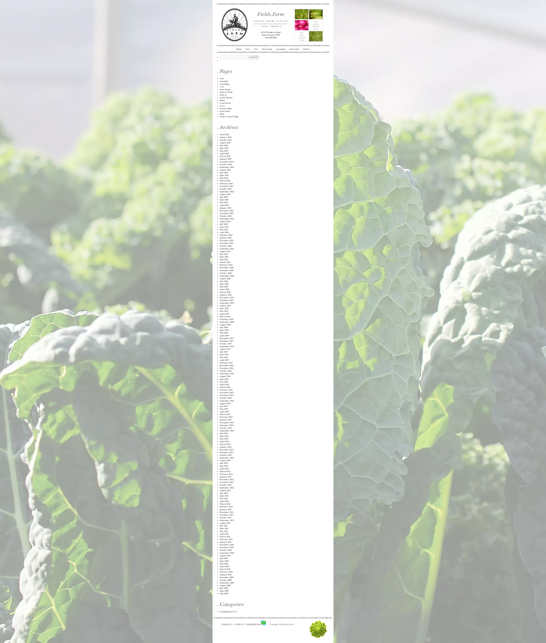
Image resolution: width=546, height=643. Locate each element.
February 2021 (226, 264)
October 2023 (226, 188)
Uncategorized (226, 611)
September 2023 (227, 191)
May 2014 (224, 438)
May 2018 (224, 332)
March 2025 (225, 156)
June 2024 (224, 175)
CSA (256, 49)
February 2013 (226, 474)
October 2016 (226, 370)
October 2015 (226, 397)
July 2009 (224, 588)
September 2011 (227, 520)
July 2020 (224, 281)
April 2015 (224, 411)
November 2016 (226, 368)
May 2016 (224, 381)
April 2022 (224, 232)
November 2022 (226, 213)
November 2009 (226, 577)
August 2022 (225, 221)
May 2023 (224, 202)
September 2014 (227, 430)
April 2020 (224, 289)
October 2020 (226, 273)
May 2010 (224, 563)
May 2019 (224, 310)
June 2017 (224, 354)
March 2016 (225, 387)
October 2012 (226, 484)
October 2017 (226, 343)
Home (239, 49)
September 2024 (227, 167)
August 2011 (225, 522)
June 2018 (224, 330)
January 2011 (225, 541)
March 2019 (225, 316)
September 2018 (227, 321)
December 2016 (227, 365)
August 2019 (225, 305)
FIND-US (240, 624)
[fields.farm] (234, 40)
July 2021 (224, 254)
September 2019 (227, 302)
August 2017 (225, 349)
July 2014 (224, 433)
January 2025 (225, 158)
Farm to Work (226, 92)
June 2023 (224, 199)
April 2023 (224, 205)
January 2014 (225, 446)
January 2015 (225, 419)
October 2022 (226, 215)
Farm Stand (267, 49)
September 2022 (227, 218)
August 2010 (225, 555)
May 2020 (224, 286)
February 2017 (226, 362)
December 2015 (227, 392)
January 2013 (225, 476)
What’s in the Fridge (229, 116)
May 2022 (224, 229)
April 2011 (224, 533)
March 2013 (225, 471)
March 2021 (225, 262)
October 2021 (226, 245)
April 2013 (224, 468)
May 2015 (224, 408)
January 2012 (225, 509)
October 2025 (226, 139)
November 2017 (226, 340)
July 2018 (224, 327)
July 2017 (224, 351)
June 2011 (224, 528)
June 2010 (224, 560)
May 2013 (224, 465)
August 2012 (225, 490)
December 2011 (227, 512)
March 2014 (225, 444)
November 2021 (226, 243)
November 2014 (226, 425)
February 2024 (226, 183)
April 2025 (224, 153)
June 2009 (224, 590)
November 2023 (226, 186)
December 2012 (227, 479)
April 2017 (224, 360)
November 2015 (226, 395)
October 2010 (226, 550)
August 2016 (225, 376)
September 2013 (227, 457)
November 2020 (226, 270)
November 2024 (226, 161)
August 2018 (225, 324)
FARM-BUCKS (253, 624)
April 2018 (224, 335)
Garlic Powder (226, 97)
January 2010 (225, 574)
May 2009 (224, 593)
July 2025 (224, 145)
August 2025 (225, 142)
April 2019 (224, 313)
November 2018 (226, 319)
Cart (222, 78)
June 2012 (224, 495)
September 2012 (227, 487)
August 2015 (225, 403)
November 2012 (226, 482)
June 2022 (224, 226)
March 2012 (225, 503)
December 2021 (227, 240)
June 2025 (224, 148)
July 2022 (224, 224)
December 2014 (227, 422)
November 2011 (226, 514)
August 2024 (225, 169)
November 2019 (226, 300)
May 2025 (224, 150)
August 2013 (225, 460)
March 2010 (225, 569)
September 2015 (227, 400)
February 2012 (226, 506)
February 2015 (226, 416)
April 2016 (224, 384)
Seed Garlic (294, 49)
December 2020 (227, 267)
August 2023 (225, 194)
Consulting (280, 49)
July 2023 (224, 196)
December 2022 (227, 210)
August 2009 (225, 585)
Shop (222, 113)
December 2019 (227, 297)
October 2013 (226, 455)
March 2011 (225, 536)
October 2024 (226, 164)
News (248, 49)
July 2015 (224, 406)
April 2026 (224, 134)
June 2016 (224, 379)
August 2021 (225, 251)
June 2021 (224, 256)
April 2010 (224, 566)
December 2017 (227, 338)
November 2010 (226, 547)
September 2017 (227, 346)
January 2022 (225, 237)
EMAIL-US (227, 624)
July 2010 (224, 558)
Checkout (224, 81)
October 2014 (226, 427)
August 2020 (225, 278)
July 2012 (224, 493)
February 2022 (226, 235)
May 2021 (224, 259)
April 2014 (224, 441)
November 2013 (226, 452)
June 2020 (224, 283)
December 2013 (227, 449)
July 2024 (224, 172)
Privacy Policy (226, 108)
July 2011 (224, 525)
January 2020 (225, 294)
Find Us (306, 49)
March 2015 (225, 414)
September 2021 (227, 248)
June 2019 (224, 308)
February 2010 (226, 571)
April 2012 (224, 501)
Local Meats (225, 102)
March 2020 (225, 292)
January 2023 (225, 207)
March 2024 (225, 180)
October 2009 (226, 580)
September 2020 (227, 275)
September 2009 (227, 582)
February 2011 (226, 539)
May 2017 (224, 357)
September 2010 (227, 552)
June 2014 (224, 435)
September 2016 (227, 373)
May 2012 (224, 498)
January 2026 (225, 137)
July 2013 (224, 463)
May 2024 (224, 177)
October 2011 (226, 517)
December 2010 (227, 544)
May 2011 (224, 531)
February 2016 (226, 389)
